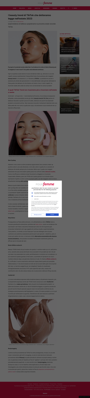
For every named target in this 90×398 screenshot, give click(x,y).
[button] (45, 199)
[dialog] (45, 199)
